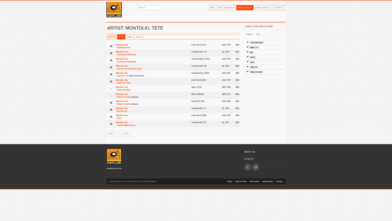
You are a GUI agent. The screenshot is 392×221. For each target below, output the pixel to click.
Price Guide (244, 8)
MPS (251, 52)
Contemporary (256, 42)
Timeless (254, 67)
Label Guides (262, 8)
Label (130, 37)
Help (258, 34)
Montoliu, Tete (122, 44)
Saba (252, 62)
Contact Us (248, 159)
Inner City (254, 47)
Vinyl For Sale (225, 8)
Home (212, 8)
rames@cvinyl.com (114, 168)
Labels (249, 34)
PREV (111, 133)
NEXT (126, 133)
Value (139, 37)
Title (121, 37)
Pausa (252, 57)
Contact (278, 8)
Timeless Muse (256, 72)
